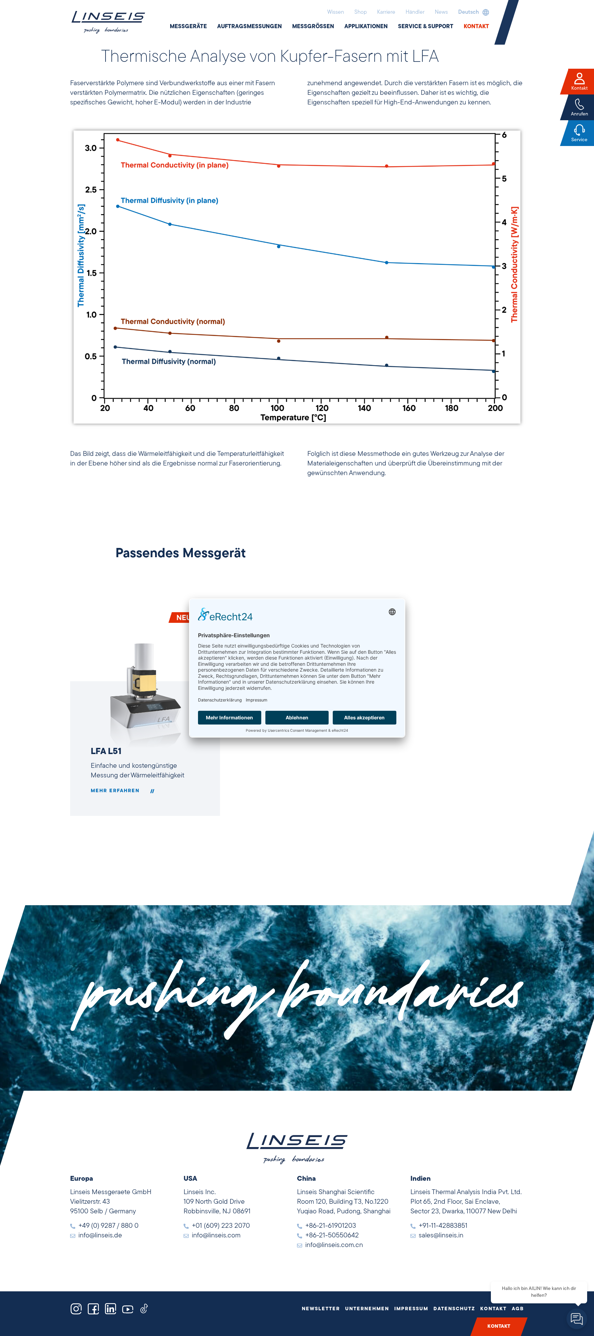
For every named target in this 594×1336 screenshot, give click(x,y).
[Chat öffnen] (576, 1319)
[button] (472, 12)
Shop (360, 12)
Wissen (335, 12)
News (441, 12)
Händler (415, 12)
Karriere (386, 12)
